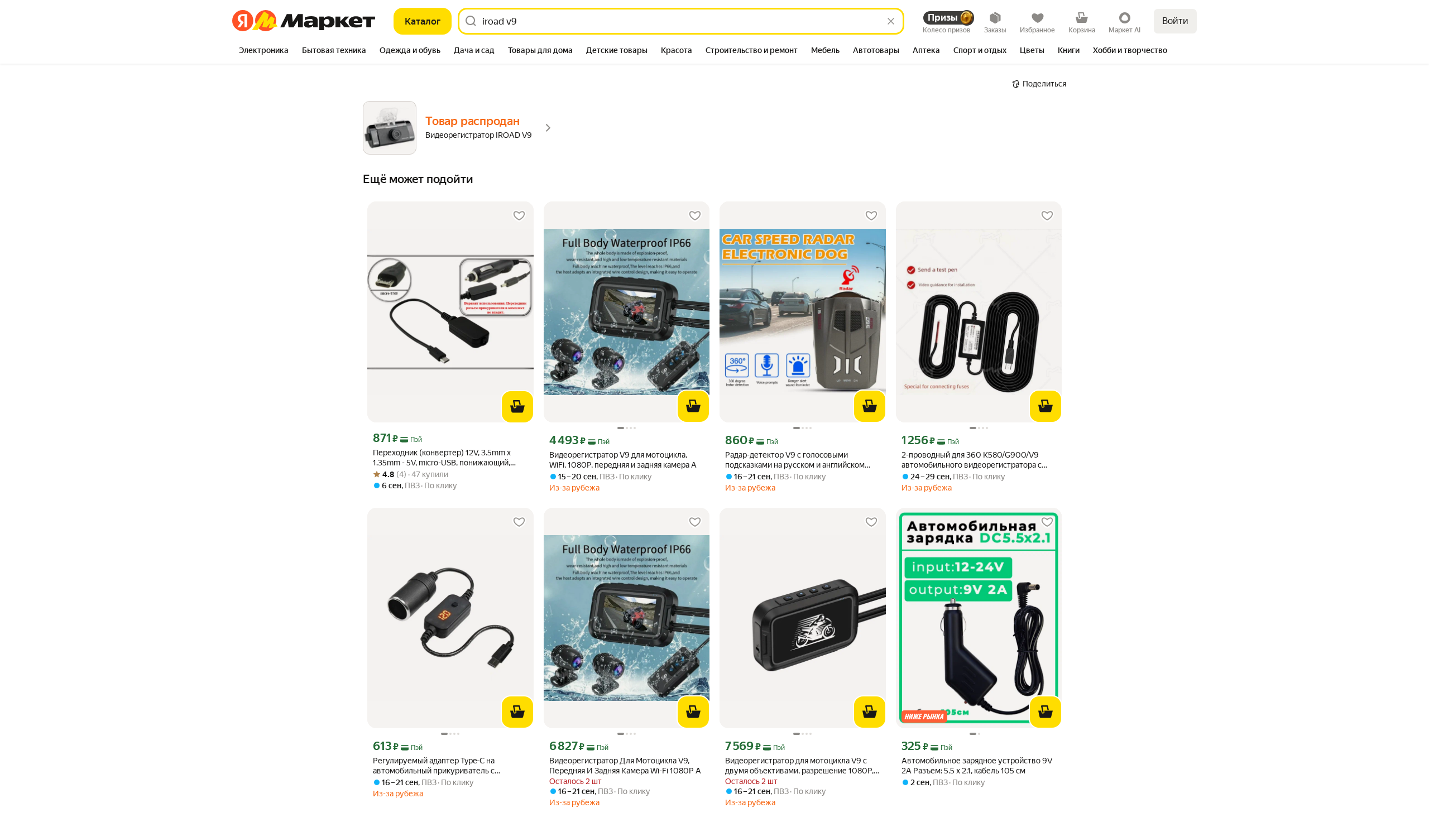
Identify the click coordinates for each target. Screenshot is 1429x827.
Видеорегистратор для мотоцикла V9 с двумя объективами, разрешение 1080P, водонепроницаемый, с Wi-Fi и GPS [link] (799, 766)
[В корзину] (517, 407)
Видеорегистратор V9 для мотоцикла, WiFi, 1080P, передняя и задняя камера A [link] (623, 459)
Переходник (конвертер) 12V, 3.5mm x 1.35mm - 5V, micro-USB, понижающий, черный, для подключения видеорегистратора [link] (442, 458)
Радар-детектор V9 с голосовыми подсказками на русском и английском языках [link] (795, 460)
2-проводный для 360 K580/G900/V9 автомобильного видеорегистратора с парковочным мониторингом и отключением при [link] (971, 460)
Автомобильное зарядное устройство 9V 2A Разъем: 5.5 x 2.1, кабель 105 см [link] (976, 765)
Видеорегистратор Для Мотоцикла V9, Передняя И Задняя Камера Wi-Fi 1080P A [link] (625, 765)
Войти (1175, 21)
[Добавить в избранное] (519, 216)
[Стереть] (890, 21)
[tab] (263, 51)
